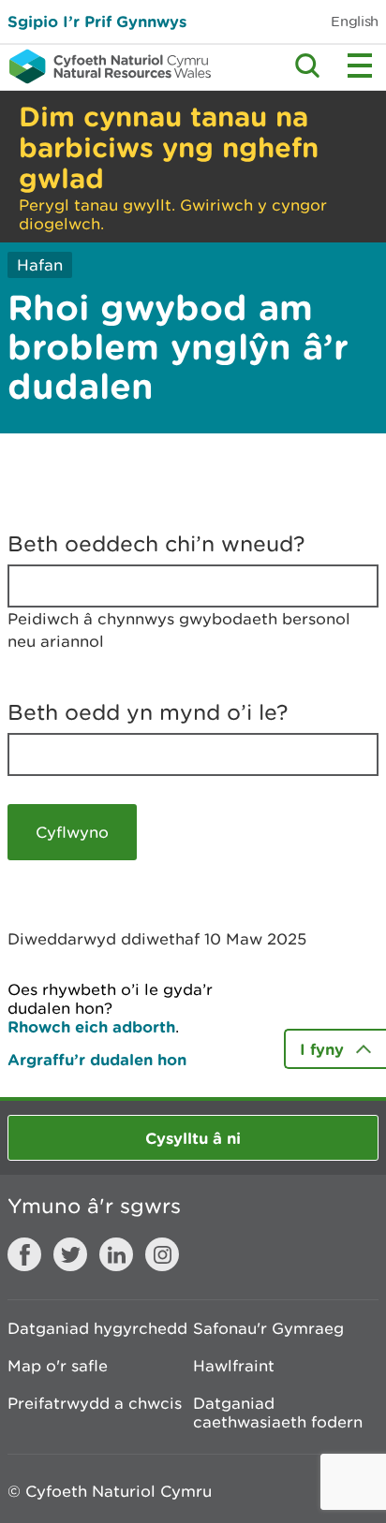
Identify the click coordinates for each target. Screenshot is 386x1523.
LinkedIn (116, 1254)
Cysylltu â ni (193, 1138)
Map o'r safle (57, 1365)
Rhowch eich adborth (91, 1026)
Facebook (24, 1254)
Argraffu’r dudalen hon (96, 1059)
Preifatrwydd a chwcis (94, 1403)
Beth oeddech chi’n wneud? (156, 544)
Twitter (70, 1254)
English (355, 21)
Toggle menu (360, 65)
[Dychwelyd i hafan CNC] (105, 66)
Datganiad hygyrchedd (97, 1328)
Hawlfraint (234, 1365)
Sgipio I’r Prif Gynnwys (96, 21)
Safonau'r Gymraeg (268, 1328)
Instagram (162, 1254)
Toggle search (307, 65)
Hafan (40, 265)
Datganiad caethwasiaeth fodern (278, 1412)
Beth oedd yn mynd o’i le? (148, 712)
